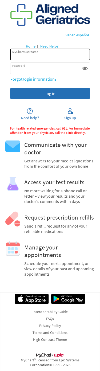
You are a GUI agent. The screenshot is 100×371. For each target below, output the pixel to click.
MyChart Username (25, 52)
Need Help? (49, 46)
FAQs (50, 318)
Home (30, 46)
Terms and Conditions (50, 332)
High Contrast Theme (50, 339)
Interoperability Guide (50, 311)
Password (18, 66)
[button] (85, 68)
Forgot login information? (33, 79)
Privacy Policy (50, 325)
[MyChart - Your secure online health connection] (49, 15)
